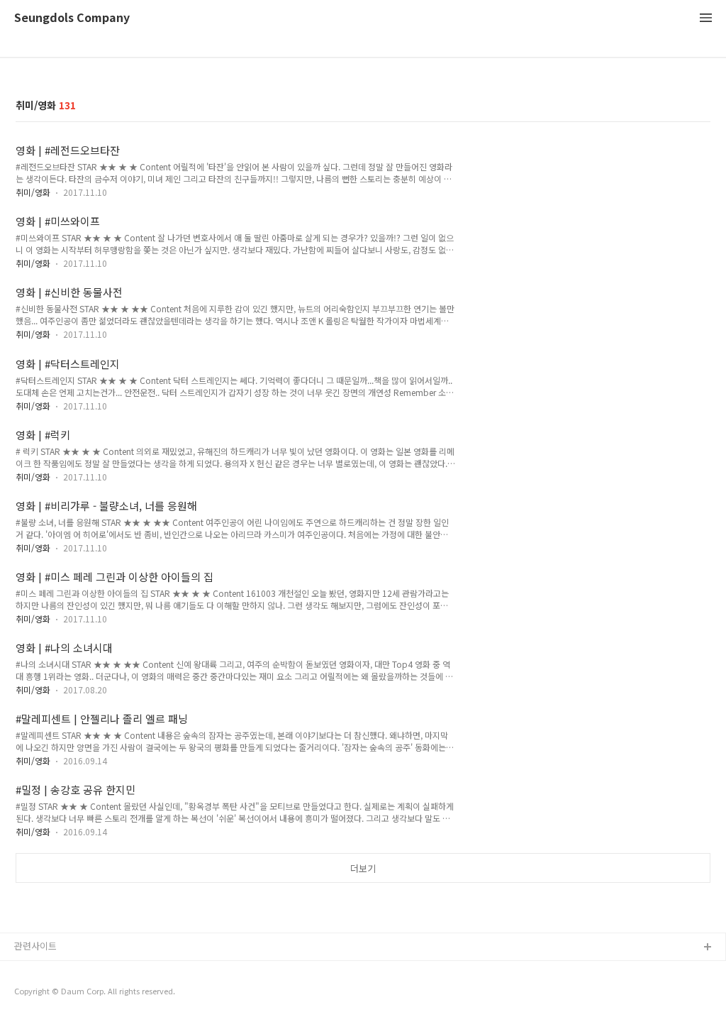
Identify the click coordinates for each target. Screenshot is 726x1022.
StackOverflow (47, 970)
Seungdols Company (72, 18)
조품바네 (32, 993)
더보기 (363, 868)
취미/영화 (33, 192)
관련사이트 (35, 945)
